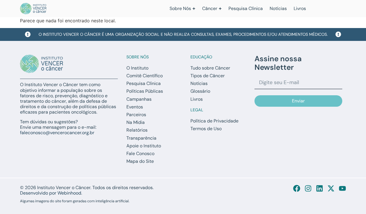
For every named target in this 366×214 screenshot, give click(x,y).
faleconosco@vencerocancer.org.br (57, 133)
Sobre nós (137, 57)
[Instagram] (308, 188)
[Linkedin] (319, 188)
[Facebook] (296, 188)
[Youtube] (342, 188)
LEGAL (196, 109)
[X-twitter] (331, 188)
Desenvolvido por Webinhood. (51, 193)
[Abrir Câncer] (220, 8)
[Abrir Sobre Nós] (193, 8)
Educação (201, 57)
